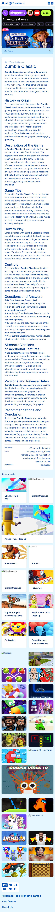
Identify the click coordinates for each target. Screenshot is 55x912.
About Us (7, 907)
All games (8, 895)
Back (10, 51)
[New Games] (24, 3)
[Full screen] (50, 51)
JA (16, 885)
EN (5, 885)
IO (6, 62)
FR (10, 889)
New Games (9, 901)
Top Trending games (28, 895)
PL (15, 889)
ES (10, 885)
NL (4, 889)
